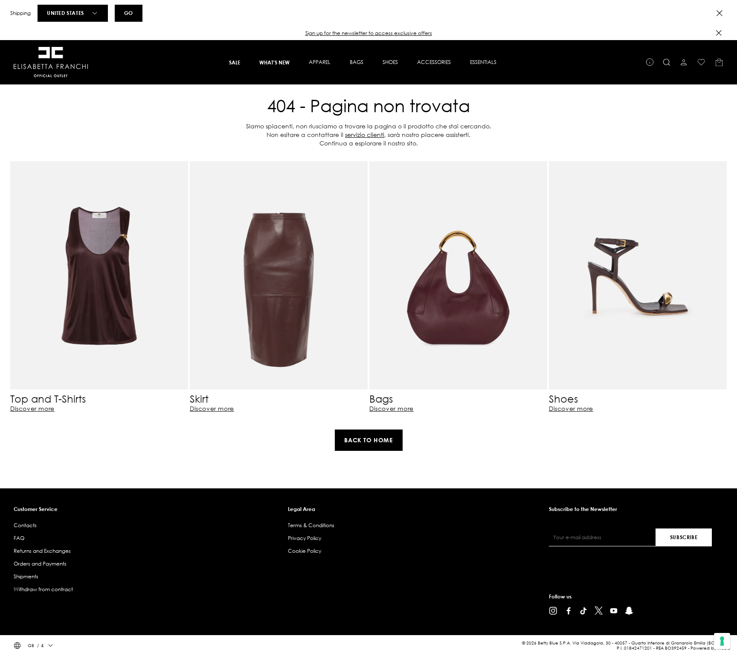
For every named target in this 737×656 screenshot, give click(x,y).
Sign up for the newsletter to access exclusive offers (368, 33)
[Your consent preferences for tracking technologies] (722, 641)
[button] (368, 33)
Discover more (32, 408)
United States (65, 12)
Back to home (368, 440)
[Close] (719, 13)
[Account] (683, 62)
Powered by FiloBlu (710, 648)
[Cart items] (719, 62)
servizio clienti (364, 135)
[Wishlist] (701, 62)
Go (128, 12)
